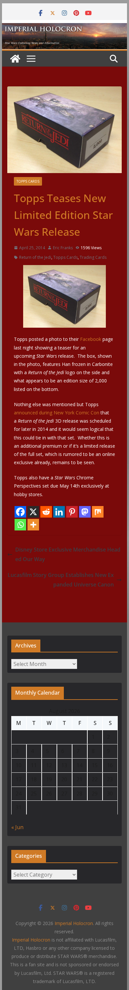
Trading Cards (93, 257)
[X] (33, 512)
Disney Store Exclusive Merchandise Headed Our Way (67, 554)
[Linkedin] (59, 512)
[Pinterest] (72, 512)
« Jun (17, 827)
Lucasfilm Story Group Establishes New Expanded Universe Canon (61, 579)
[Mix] (98, 512)
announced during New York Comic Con (56, 412)
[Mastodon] (85, 512)
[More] (33, 524)
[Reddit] (46, 512)
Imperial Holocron (31, 940)
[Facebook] (20, 512)
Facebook (91, 339)
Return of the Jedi (35, 257)
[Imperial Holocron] (64, 27)
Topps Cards (28, 181)
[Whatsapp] (20, 524)
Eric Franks (63, 248)
